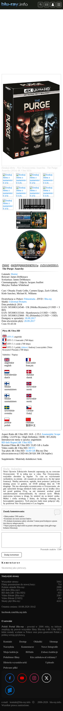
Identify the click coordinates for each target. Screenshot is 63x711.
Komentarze (27, 647)
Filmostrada (29, 299)
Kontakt (7, 641)
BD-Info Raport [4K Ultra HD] (17, 442)
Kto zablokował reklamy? (43, 657)
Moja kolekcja (10, 652)
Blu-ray (48, 299)
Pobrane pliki (10, 667)
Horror (14, 274)
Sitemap (53, 641)
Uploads (49, 662)
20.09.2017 (29, 321)
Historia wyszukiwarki (15, 662)
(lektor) (24, 347)
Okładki (38, 641)
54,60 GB (30, 450)
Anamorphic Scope (51, 434)
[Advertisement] (31, 42)
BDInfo (29, 652)
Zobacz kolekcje (49, 652)
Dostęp (22, 641)
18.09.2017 (30, 318)
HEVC (31, 448)
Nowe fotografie (49, 647)
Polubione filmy (11, 657)
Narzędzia (8, 647)
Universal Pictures (18, 301)
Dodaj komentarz (11, 555)
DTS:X (10, 337)
